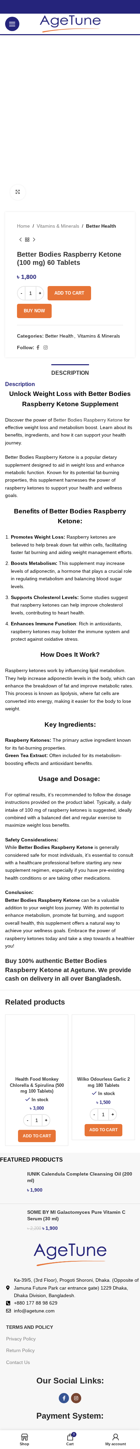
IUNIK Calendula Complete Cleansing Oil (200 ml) (79, 1177)
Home (23, 226)
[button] (37, 1136)
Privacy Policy (21, 1338)
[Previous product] (20, 240)
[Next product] (34, 240)
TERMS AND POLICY (29, 1327)
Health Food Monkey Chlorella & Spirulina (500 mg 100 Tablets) (37, 1085)
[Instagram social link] (45, 347)
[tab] (70, 372)
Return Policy (20, 1350)
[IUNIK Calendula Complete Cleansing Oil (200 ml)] (11, 1184)
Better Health (101, 226)
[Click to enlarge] (17, 192)
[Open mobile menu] (12, 24)
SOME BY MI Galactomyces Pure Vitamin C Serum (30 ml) (76, 1215)
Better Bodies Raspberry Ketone (87, 420)
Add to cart (69, 293)
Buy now (34, 310)
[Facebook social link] (37, 347)
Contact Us (18, 1362)
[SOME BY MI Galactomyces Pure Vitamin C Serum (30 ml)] (11, 1223)
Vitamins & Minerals (58, 226)
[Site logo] (70, 23)
